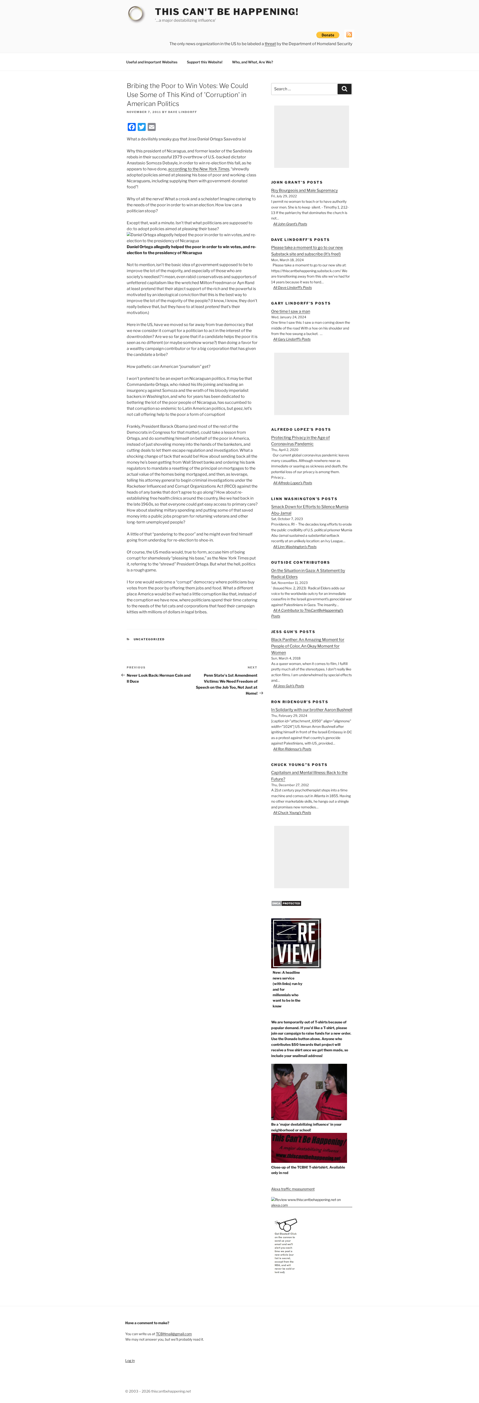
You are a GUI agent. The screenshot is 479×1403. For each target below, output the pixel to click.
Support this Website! (205, 62)
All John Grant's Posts (290, 224)
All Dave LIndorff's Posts (292, 287)
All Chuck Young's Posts (292, 812)
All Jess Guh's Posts (288, 686)
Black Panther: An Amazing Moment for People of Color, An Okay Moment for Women (307, 646)
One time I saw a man (290, 311)
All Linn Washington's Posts (295, 546)
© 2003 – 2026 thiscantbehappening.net (158, 1391)
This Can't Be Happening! (227, 11)
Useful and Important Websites (151, 62)
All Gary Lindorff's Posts (292, 339)
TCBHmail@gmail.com (174, 1334)
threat (270, 43)
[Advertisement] (311, 137)
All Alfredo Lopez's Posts (292, 483)
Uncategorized (149, 639)
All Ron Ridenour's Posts (292, 749)
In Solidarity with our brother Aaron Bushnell (311, 709)
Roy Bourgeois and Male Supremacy (304, 190)
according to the (198, 169)
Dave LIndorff (182, 112)
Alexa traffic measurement (293, 1189)
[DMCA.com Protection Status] (286, 905)
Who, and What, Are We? (252, 62)
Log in (130, 1360)
